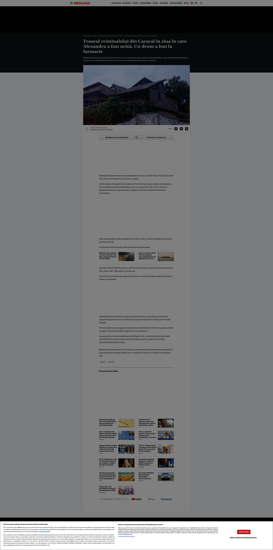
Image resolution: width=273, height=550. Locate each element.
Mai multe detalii (44, 531)
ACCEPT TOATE (244, 532)
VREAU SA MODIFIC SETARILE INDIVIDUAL (243, 537)
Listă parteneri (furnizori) (126, 536)
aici (28, 541)
